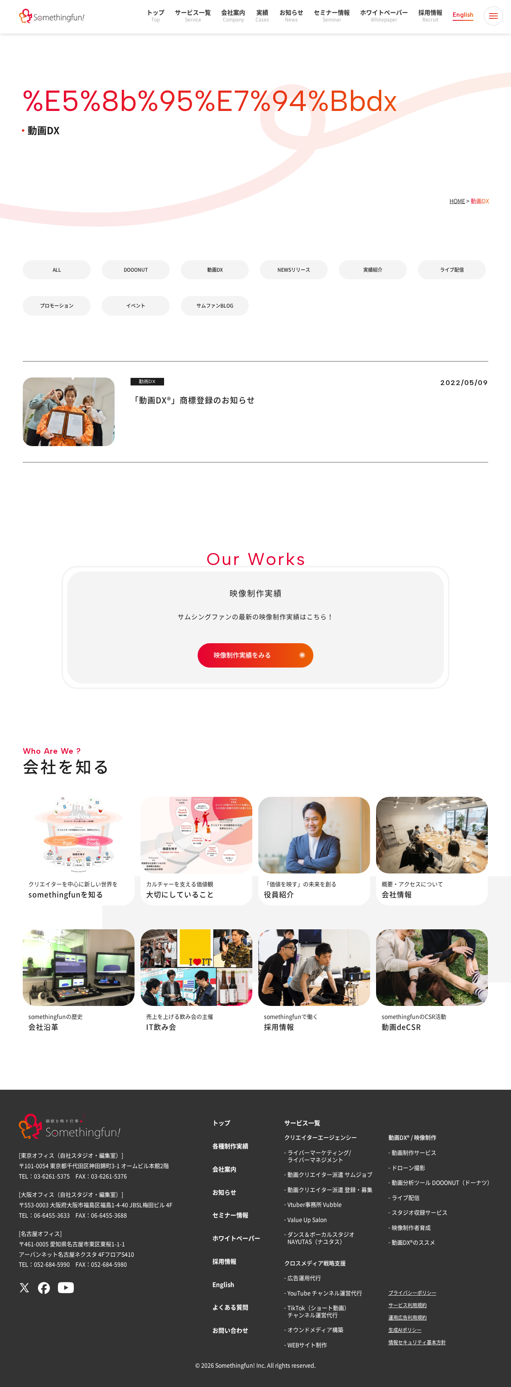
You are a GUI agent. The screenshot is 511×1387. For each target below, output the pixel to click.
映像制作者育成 (411, 1228)
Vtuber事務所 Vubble (314, 1204)
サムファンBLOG (214, 305)
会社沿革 (43, 1027)
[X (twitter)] (24, 1291)
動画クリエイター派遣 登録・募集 (329, 1190)
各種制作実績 (230, 1146)
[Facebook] (44, 1292)
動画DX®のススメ (413, 1242)
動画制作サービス (414, 1153)
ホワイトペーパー (384, 16)
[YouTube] (66, 1291)
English (463, 14)
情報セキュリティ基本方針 (417, 1342)
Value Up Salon (307, 1220)
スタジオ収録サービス (420, 1212)
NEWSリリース (293, 269)
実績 (262, 16)
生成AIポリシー (405, 1330)
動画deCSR (401, 1027)
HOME (457, 201)
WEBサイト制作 (307, 1345)
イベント (135, 305)
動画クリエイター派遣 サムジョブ (329, 1175)
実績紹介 (372, 269)
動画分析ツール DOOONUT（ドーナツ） (442, 1182)
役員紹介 (279, 894)
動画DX (215, 269)
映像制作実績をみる (242, 655)
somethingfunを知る (65, 894)
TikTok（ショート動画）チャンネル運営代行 (318, 1311)
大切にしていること (180, 894)
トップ (155, 16)
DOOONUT (136, 269)
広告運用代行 (304, 1278)
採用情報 (430, 16)
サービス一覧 (193, 16)
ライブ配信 (452, 269)
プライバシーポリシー (412, 1292)
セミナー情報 (332, 16)
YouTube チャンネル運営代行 (324, 1293)
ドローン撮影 (408, 1168)
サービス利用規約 (407, 1305)
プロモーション (56, 305)
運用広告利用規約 (407, 1317)
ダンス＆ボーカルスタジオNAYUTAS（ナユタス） (321, 1238)
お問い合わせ (230, 1331)
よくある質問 (230, 1307)
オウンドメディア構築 (315, 1330)
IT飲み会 (161, 1027)
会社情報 (397, 894)
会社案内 (233, 16)
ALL (57, 269)
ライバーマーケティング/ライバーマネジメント (319, 1156)
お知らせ (291, 16)
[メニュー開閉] (493, 16)
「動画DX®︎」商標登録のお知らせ (193, 400)
